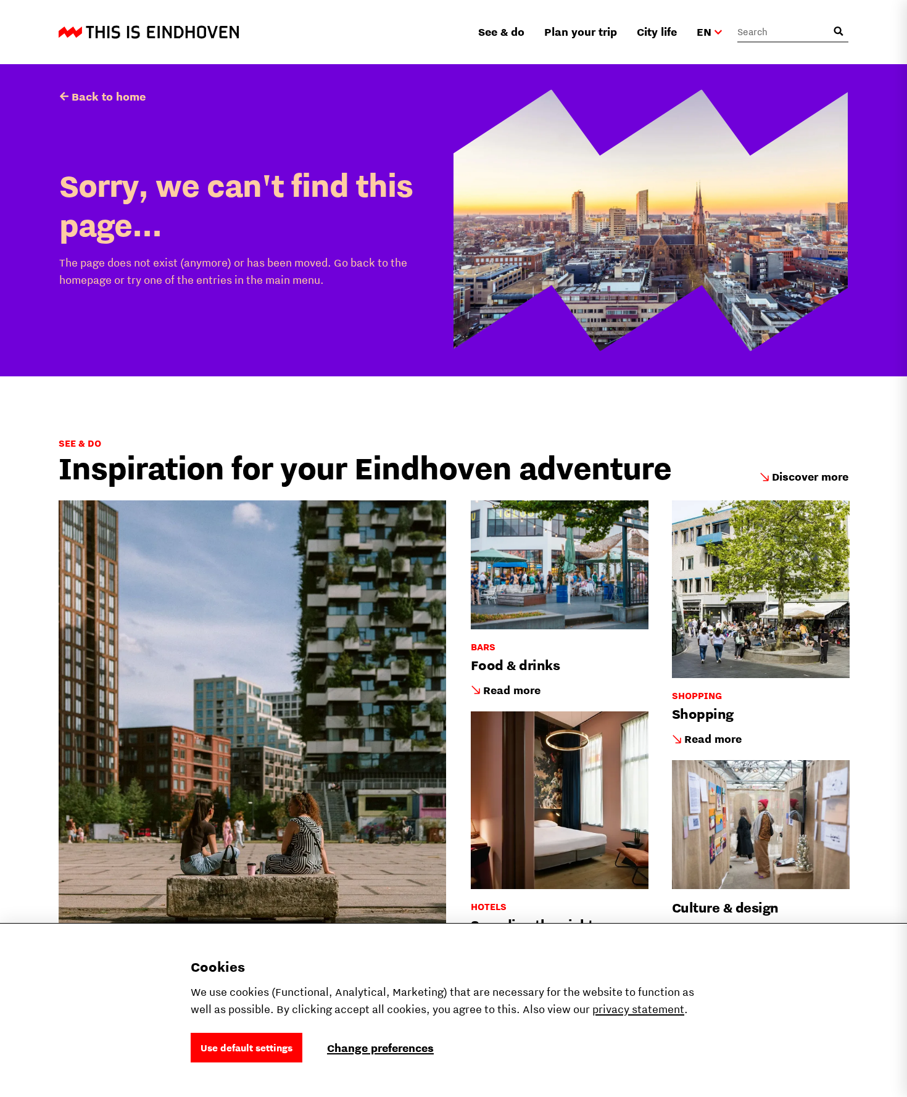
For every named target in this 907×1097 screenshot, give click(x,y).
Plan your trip (580, 32)
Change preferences (380, 1048)
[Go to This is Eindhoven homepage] (149, 32)
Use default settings (246, 1047)
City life (657, 32)
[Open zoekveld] (838, 31)
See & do (501, 32)
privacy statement (638, 1009)
